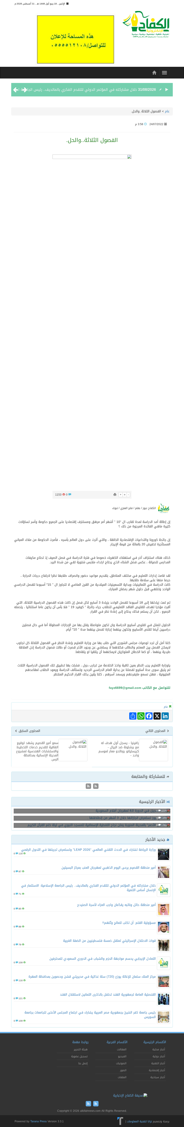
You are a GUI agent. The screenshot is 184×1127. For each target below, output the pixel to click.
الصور (123, 1070)
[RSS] (88, 786)
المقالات (121, 1049)
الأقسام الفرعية (117, 1042)
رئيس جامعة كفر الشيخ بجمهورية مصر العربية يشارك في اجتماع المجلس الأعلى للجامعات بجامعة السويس (90, 1015)
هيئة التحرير (81, 1049)
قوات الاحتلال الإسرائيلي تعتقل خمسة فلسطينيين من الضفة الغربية (109, 941)
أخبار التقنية (158, 1063)
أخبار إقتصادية (157, 1070)
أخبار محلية (158, 1049)
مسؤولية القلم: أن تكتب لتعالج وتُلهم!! (129, 923)
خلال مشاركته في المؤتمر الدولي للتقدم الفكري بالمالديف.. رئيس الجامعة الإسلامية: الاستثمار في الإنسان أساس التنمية (88, 888)
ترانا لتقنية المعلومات (139, 1121)
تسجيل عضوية (79, 1056)
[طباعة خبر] (115, 494)
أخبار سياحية (157, 1077)
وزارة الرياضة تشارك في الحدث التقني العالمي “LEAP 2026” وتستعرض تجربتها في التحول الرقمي (88, 850)
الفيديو (122, 1056)
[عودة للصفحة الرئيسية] (145, 26)
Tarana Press (38, 1121)
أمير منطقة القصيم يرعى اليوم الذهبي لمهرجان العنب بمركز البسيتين (108, 868)
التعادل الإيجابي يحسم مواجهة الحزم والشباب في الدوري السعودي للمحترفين (102, 959)
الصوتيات (121, 1063)
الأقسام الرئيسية (154, 1042)
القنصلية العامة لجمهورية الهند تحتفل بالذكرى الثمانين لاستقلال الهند (108, 995)
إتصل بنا (83, 1063)
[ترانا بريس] (120, 1121)
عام (167, 111)
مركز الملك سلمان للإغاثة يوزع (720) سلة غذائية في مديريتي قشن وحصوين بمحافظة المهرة (92, 977)
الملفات (122, 1077)
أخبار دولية (159, 1056)
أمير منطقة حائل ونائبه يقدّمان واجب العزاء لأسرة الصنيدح (116, 905)
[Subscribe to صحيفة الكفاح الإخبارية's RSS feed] (95, 786)
